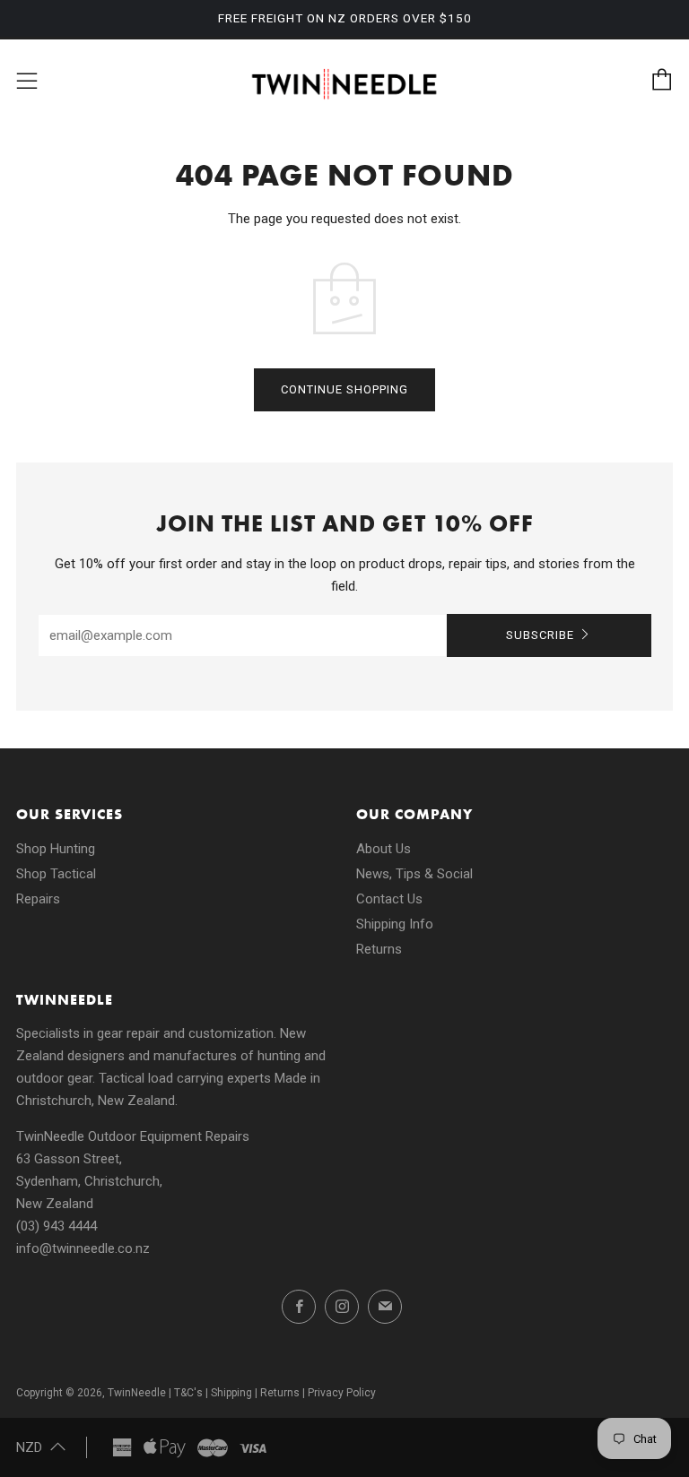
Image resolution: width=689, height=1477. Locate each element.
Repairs (38, 899)
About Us (383, 849)
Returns (379, 949)
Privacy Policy (342, 1392)
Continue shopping (344, 389)
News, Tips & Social (414, 874)
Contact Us (389, 899)
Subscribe (540, 635)
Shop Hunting (55, 849)
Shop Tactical (56, 874)
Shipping (231, 1392)
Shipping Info (394, 924)
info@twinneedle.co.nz (83, 1248)
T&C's (188, 1392)
